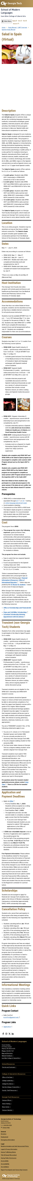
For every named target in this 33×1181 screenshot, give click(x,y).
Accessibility (4, 1161)
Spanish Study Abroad (8, 29)
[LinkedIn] (13, 1034)
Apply (14, 21)
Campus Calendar (7, 1110)
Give (19, 21)
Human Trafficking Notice (8, 1152)
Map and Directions (7, 1053)
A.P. (17, 501)
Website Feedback (7, 1055)
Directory (3, 1134)
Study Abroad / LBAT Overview (17, 27)
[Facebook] (3, 1034)
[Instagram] (6, 1034)
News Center (5, 1107)
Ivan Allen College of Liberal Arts (13, 16)
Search (15, 24)
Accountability (5, 1164)
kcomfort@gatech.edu (11, 1017)
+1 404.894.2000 (7, 1125)
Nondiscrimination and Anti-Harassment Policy (15, 1146)
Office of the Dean (7, 1077)
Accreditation (5, 1167)
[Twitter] (9, 1034)
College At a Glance (7, 1084)
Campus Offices (6, 1100)
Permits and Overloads (8, 1067)
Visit (24, 21)
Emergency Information (8, 1140)
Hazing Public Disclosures (8, 1158)
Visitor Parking (6, 1103)
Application (7, 1027)
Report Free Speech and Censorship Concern (14, 1170)
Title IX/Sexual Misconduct (9, 1155)
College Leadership (7, 1080)
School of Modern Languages (10, 11)
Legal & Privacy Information (9, 1149)
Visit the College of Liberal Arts (10, 1087)
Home (3, 27)
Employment (4, 1137)
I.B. (23, 501)
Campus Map (6, 1127)
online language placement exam (16, 503)
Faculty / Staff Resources (9, 1090)
